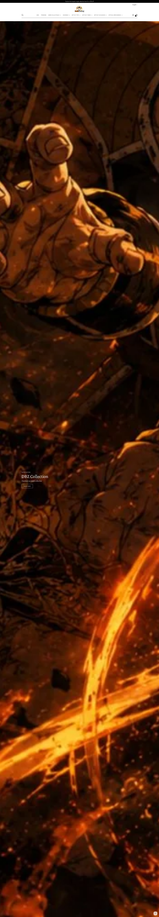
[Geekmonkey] (79, 9)
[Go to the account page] (133, 15)
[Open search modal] (22, 15)
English (134, 4)
